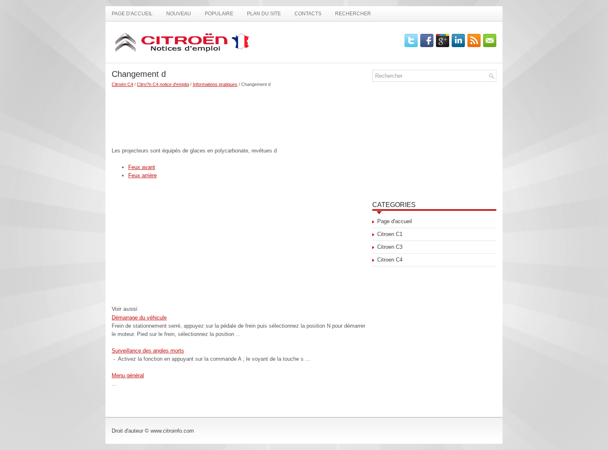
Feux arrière (142, 175)
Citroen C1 (389, 234)
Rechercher (353, 14)
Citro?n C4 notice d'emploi (163, 84)
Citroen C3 (389, 247)
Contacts (307, 14)
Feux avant (141, 167)
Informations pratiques (215, 84)
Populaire (219, 14)
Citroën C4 (122, 84)
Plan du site (264, 14)
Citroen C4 (389, 260)
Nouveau (178, 14)
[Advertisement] (239, 113)
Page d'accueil (132, 14)
